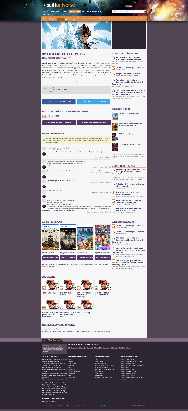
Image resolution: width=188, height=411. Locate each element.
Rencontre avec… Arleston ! (66, 294)
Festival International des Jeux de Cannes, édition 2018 (128, 193)
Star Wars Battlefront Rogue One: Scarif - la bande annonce (128, 210)
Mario (70, 359)
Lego (69, 375)
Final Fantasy (72, 363)
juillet (77, 331)
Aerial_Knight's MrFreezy (102, 367)
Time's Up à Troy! (48, 293)
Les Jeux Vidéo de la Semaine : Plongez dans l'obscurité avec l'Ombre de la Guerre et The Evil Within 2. (54, 392)
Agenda (75, 20)
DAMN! (97, 359)
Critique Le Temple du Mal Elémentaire (132, 365)
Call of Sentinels (99, 373)
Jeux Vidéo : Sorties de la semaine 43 (53, 383)
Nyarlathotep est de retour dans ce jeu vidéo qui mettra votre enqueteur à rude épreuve (128, 171)
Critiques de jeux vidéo (49, 18)
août (81, 331)
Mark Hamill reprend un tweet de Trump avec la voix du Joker (128, 201)
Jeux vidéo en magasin (80, 18)
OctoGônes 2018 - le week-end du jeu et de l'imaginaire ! (130, 185)
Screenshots (46, 20)
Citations (54, 20)
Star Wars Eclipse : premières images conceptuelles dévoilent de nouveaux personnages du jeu (127, 262)
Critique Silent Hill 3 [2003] (128, 371)
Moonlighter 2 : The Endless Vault (104, 369)
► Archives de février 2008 (94, 122)
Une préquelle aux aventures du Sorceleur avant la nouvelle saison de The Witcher (128, 82)
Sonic (70, 367)
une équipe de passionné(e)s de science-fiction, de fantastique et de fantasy (53, 350)
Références (68, 20)
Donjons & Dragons (74, 371)
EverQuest (71, 373)
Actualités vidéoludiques (65, 18)
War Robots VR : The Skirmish (103, 377)
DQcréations (70, 406)
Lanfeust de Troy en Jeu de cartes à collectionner (50, 314)
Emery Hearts (99, 371)
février (60, 331)
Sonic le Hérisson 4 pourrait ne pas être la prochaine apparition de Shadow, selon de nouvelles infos (128, 92)
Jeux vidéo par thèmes (114, 18)
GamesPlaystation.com (49, 401)
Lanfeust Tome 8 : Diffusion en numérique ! (84, 295)
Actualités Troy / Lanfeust (51, 329)
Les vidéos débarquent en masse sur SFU (54, 389)
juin (74, 331)
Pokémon (71, 365)
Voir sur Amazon (50, 258)
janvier (55, 331)
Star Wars (71, 361)
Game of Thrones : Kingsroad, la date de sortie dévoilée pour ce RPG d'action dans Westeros (128, 250)
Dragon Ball (72, 377)
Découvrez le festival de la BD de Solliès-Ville (68, 314)
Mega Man (71, 369)
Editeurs (142, 18)
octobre (93, 331)
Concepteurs (126, 18)
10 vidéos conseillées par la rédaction (130, 67)
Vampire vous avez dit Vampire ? (128, 74)
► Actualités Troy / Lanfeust (59, 122)
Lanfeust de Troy (83, 312)
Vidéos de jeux (92, 18)
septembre (87, 331)
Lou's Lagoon (99, 375)
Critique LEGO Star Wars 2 (128, 375)
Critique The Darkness (127, 363)
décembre (107, 331)
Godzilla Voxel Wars (100, 363)
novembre (100, 331)
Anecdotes (61, 20)
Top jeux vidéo (102, 18)
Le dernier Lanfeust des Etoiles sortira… (102, 294)
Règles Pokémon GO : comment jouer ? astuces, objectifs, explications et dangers (54, 386)
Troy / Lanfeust (53, 115)
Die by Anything (99, 361)
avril (67, 331)
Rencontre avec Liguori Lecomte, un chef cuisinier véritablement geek (129, 58)
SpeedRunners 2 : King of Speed (104, 365)
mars (64, 331)
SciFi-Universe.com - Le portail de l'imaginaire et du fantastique (59, 5)
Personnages (135, 18)
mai (71, 331)
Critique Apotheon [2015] (128, 373)
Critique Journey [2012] (127, 369)
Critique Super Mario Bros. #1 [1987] (131, 361)
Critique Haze (125, 367)
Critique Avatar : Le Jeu (127, 359)
